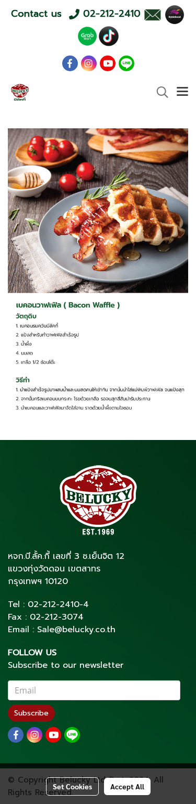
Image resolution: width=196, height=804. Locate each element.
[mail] (152, 14)
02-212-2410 (53, 604)
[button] (158, 92)
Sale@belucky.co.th (76, 629)
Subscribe (31, 713)
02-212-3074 (57, 617)
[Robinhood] (174, 14)
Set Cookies (72, 786)
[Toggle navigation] (182, 92)
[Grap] (87, 35)
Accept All (127, 786)
